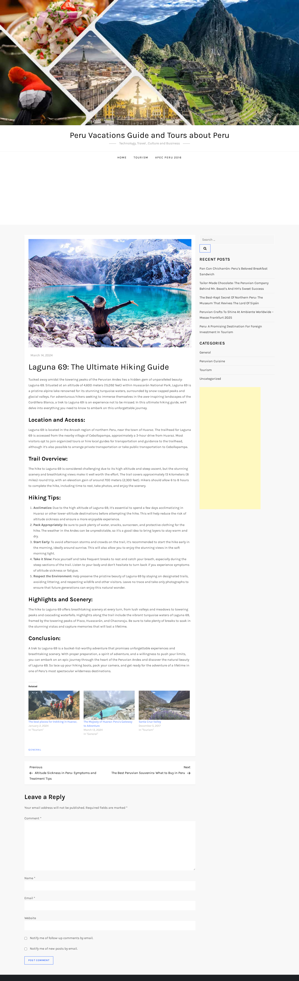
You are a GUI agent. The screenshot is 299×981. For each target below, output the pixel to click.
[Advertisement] (149, 194)
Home (122, 157)
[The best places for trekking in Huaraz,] (54, 705)
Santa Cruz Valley (150, 721)
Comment (32, 818)
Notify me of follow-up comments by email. (61, 938)
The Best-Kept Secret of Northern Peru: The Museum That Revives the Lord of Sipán (231, 300)
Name (29, 878)
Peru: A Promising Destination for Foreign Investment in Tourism (231, 329)
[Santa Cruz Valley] (164, 705)
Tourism (141, 157)
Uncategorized (210, 379)
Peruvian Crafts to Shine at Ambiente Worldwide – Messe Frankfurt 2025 (237, 314)
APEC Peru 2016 (168, 157)
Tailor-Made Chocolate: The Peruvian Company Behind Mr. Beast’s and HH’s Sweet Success (234, 286)
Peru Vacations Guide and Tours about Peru (149, 135)
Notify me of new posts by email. (53, 948)
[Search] (205, 248)
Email (29, 898)
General (34, 749)
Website (30, 918)
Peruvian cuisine (212, 361)
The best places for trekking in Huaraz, (52, 721)
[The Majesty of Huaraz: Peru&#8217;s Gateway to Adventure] (109, 705)
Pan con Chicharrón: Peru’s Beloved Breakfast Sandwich (233, 271)
